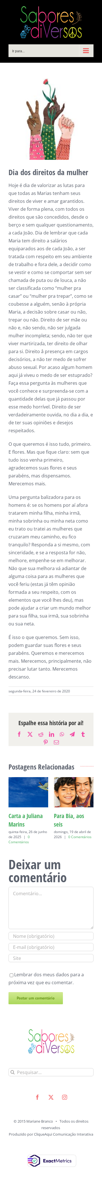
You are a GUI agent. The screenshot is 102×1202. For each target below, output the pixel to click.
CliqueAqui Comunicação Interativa (63, 1142)
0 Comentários (24, 831)
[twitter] (51, 1105)
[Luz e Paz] (28, 780)
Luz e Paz (19, 816)
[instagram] (64, 1105)
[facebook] (37, 1105)
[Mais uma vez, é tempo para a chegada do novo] (74, 780)
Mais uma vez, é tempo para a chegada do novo (73, 824)
